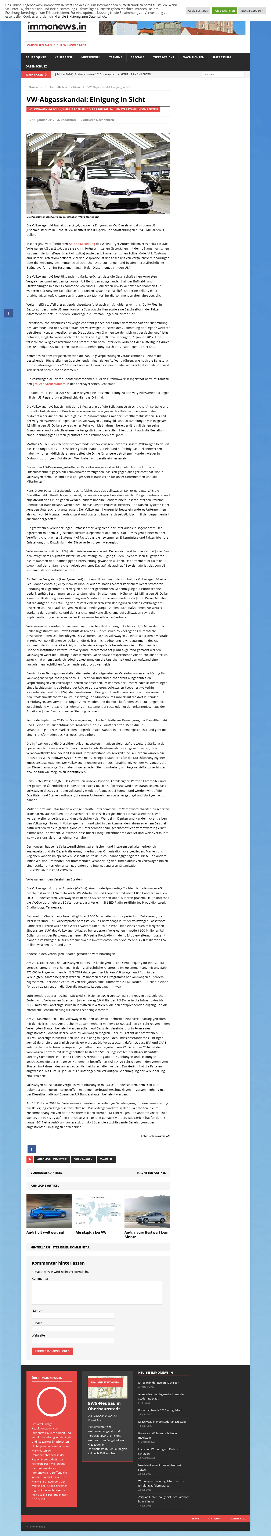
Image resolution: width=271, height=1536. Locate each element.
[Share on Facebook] (32, 1152)
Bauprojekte (35, 57)
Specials (138, 57)
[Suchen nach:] (223, 74)
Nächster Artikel (151, 1173)
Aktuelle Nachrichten (98, 120)
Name (36, 1311)
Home (195, 1518)
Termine (115, 57)
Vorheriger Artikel (46, 1173)
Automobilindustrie (52, 1159)
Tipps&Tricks (163, 57)
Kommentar (40, 1278)
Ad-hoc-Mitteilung (82, 244)
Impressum (222, 57)
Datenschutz (36, 66)
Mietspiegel (90, 57)
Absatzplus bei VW (91, 1232)
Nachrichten (193, 57)
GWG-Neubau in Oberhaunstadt (104, 1406)
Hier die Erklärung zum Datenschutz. (81, 16)
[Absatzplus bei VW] (98, 1226)
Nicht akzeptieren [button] (252, 11)
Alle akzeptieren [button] (225, 11)
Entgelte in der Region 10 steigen (158, 1382)
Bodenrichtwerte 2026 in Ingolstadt (160, 1410)
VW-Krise (106, 1159)
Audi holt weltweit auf (45, 1232)
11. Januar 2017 (43, 120)
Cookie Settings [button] (198, 11)
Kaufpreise (64, 57)
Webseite (38, 1335)
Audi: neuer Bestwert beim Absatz (147, 1234)
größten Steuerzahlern (49, 384)
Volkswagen (83, 1159)
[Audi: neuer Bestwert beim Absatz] (147, 1226)
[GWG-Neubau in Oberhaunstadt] (107, 1396)
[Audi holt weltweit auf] (49, 1226)
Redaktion (68, 120)
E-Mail (36, 1323)
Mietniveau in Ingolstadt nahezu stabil (162, 1422)
